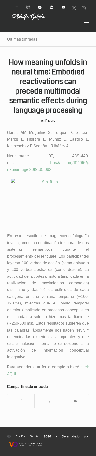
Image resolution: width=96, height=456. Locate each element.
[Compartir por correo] (75, 401)
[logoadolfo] (39, 22)
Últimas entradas (22, 39)
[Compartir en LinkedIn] (48, 401)
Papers (50, 120)
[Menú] (86, 22)
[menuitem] (16, 5)
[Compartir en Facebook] (20, 401)
